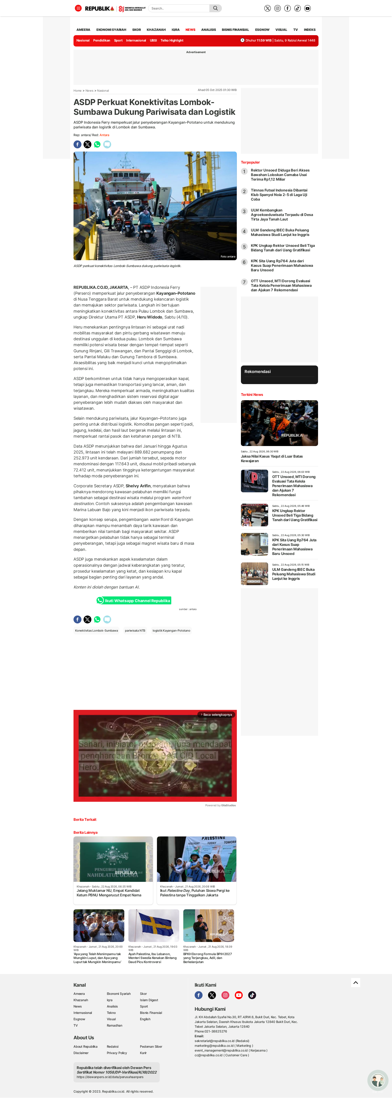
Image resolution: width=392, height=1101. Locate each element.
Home (78, 90)
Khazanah (81, 1000)
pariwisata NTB (135, 630)
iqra (175, 30)
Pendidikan (101, 40)
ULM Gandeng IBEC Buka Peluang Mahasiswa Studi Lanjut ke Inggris (280, 232)
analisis (208, 30)
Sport (118, 40)
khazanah (156, 30)
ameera (83, 30)
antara (104, 135)
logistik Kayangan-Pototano (171, 630)
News (89, 90)
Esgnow (79, 1019)
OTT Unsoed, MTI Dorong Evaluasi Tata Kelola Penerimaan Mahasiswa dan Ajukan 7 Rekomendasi (281, 285)
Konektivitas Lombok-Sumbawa (96, 630)
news (190, 30)
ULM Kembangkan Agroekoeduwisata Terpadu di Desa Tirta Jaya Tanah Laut (282, 214)
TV (295, 30)
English (145, 1019)
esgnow (262, 30)
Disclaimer (81, 1053)
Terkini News (252, 394)
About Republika (86, 1046)
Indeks (310, 30)
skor (136, 30)
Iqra (110, 1000)
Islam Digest (149, 1000)
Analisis (112, 1006)
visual (281, 30)
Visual (111, 1019)
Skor (143, 994)
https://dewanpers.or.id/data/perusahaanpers (110, 1077)
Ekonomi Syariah (111, 30)
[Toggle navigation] (78, 8)
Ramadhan (114, 1025)
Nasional (83, 40)
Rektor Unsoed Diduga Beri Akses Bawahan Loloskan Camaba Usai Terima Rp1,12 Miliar (280, 174)
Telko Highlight (172, 40)
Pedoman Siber (151, 1046)
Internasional (136, 40)
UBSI (153, 40)
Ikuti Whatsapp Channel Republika (137, 600)
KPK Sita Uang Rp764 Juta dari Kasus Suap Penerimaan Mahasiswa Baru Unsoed (282, 265)
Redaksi (113, 1046)
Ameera (79, 994)
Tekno (111, 1013)
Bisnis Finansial (235, 30)
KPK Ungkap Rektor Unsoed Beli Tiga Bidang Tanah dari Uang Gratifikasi (283, 247)
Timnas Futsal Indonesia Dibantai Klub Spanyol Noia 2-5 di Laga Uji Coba (279, 194)
